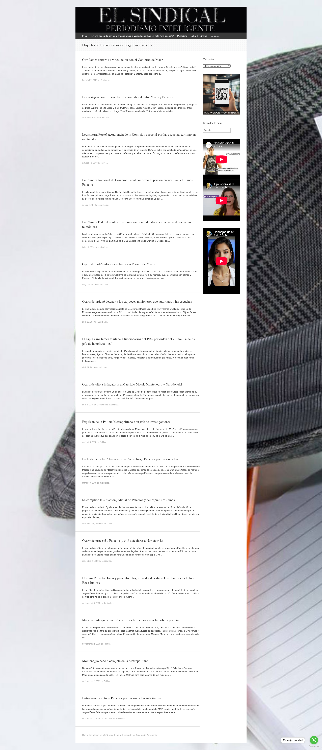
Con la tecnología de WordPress (98, 734)
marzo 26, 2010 (89, 441)
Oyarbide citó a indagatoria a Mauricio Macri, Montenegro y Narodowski (132, 384)
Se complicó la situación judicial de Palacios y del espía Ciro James (128, 499)
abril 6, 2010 (88, 404)
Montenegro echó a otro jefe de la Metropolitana (115, 660)
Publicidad (182, 35)
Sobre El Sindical (199, 35)
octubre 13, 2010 (90, 162)
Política (105, 117)
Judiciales (103, 204)
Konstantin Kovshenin (146, 734)
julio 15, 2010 (88, 246)
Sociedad (105, 79)
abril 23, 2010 (88, 321)
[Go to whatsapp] (314, 740)
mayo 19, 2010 (89, 284)
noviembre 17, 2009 (91, 718)
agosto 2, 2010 (89, 204)
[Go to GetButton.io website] (314, 746)
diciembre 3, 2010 (90, 117)
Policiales (120, 718)
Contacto (215, 35)
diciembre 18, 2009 (91, 523)
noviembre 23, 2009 (91, 602)
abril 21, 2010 (88, 367)
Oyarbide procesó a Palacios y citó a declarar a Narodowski (122, 540)
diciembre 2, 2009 (90, 560)
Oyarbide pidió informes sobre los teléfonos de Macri (118, 264)
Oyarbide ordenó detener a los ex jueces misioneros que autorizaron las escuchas (137, 301)
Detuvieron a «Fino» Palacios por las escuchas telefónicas (121, 698)
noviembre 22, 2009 (91, 643)
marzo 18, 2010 (89, 482)
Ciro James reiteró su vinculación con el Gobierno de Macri (123, 59)
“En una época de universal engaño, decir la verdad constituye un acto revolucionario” (132, 35)
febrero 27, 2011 (89, 79)
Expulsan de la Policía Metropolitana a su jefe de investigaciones (126, 421)
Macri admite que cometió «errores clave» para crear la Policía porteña (130, 620)
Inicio (84, 35)
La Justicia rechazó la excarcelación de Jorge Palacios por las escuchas (130, 459)
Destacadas (102, 404)
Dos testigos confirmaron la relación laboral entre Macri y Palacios (128, 97)
